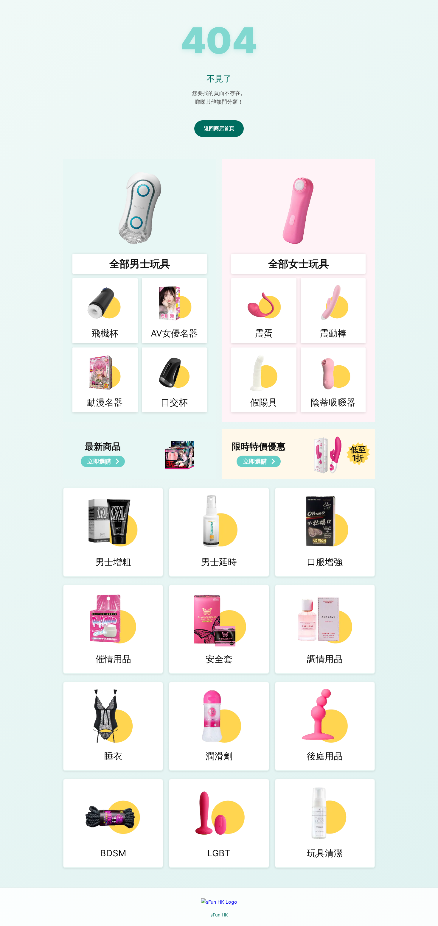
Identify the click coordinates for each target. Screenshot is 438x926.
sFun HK (219, 915)
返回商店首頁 (219, 128)
